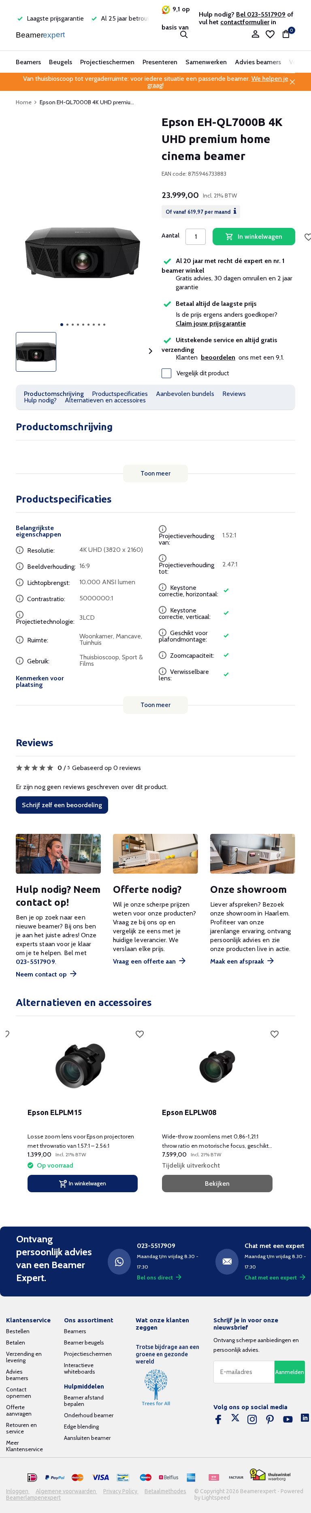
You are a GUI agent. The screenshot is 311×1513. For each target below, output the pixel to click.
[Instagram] (252, 1420)
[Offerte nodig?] (155, 854)
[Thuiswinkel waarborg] (270, 1475)
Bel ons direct (155, 1277)
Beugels (60, 62)
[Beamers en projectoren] (41, 34)
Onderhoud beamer (88, 1415)
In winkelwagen (260, 236)
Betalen (15, 1342)
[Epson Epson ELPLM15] (83, 1066)
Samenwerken (206, 62)
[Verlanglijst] (270, 34)
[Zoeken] (184, 34)
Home (24, 102)
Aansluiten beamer (87, 1437)
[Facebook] (218, 1420)
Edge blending (81, 1426)
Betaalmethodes (165, 1491)
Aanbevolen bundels (185, 394)
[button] (62, 324)
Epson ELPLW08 (189, 1112)
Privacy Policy (120, 1491)
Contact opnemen (18, 1392)
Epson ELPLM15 (55, 1112)
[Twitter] (235, 1420)
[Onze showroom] (252, 854)
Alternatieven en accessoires (105, 400)
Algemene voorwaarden (66, 1491)
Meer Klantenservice (24, 1446)
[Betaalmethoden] (32, 1478)
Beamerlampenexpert (33, 1497)
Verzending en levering (24, 1357)
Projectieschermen (107, 62)
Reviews (234, 394)
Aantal (170, 235)
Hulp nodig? (40, 400)
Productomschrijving (54, 394)
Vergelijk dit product (203, 373)
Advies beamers (258, 62)
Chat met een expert (271, 1277)
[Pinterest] (270, 1420)
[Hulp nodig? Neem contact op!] (58, 854)
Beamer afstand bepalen (84, 1401)
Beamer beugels (84, 1342)
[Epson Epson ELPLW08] (217, 1066)
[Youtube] (288, 1420)
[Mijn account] (255, 34)
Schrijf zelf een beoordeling (62, 805)
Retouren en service (21, 1428)
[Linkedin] (305, 1420)
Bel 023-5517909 (260, 14)
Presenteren (160, 62)
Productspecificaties (120, 394)
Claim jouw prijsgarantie (211, 323)
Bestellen (18, 1331)
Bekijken (217, 1183)
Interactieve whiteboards (79, 1368)
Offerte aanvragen (19, 1410)
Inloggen (18, 1491)
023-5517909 (35, 962)
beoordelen (218, 357)
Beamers (28, 62)
